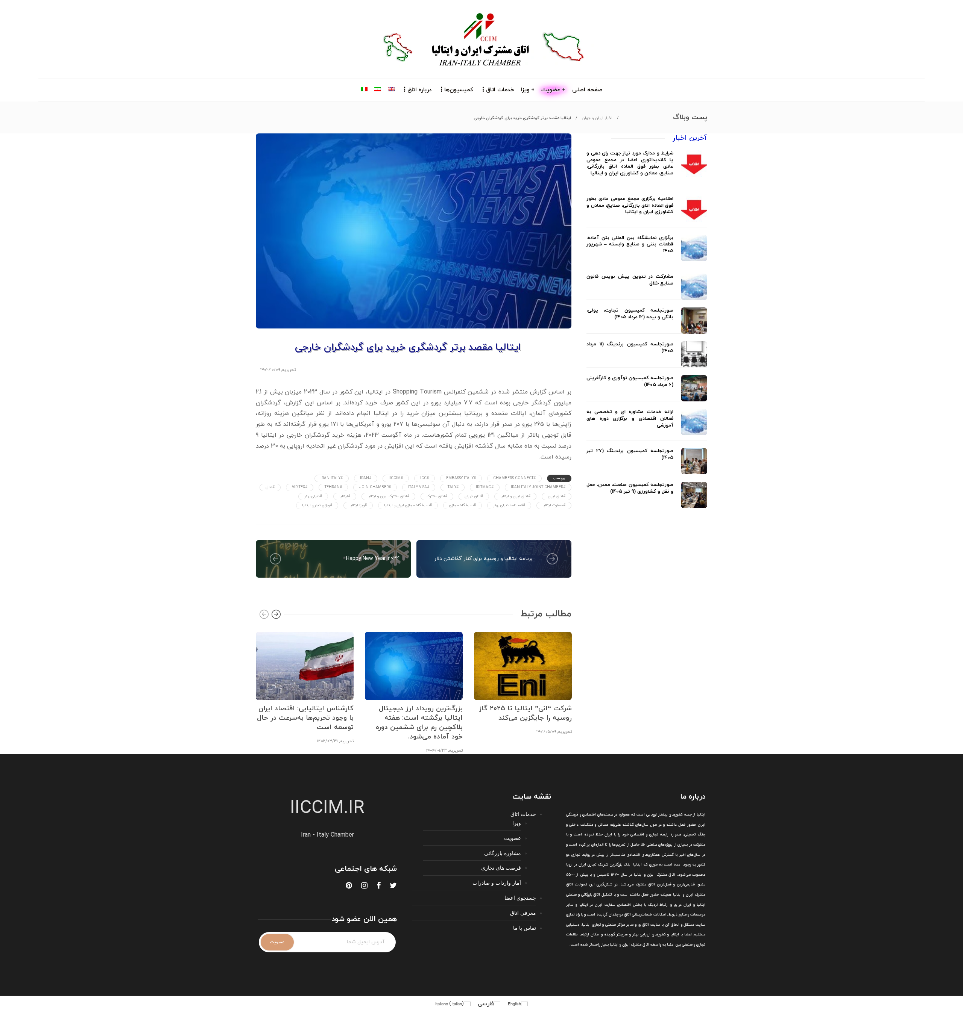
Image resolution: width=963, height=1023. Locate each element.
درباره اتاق (419, 90)
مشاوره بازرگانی (502, 853)
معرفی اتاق (523, 912)
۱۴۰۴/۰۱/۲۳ (436, 751)
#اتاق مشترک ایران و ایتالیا (388, 496)
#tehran (333, 487)
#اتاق (270, 487)
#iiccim (396, 478)
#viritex (299, 487)
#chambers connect (514, 478)
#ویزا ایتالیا (358, 505)
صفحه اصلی (587, 90)
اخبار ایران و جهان (597, 118)
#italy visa (418, 487)
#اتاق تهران (474, 496)
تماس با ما (524, 927)
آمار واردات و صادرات (496, 882)
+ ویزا (528, 90)
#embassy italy (461, 478)
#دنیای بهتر (313, 496)
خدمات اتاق (500, 90)
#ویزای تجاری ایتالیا (317, 505)
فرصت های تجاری (501, 867)
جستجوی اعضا (520, 897)
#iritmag (485, 487)
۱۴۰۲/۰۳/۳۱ (327, 741)
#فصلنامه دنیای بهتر (509, 505)
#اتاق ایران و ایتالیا (515, 496)
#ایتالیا (344, 496)
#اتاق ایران (556, 496)
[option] (304, 687)
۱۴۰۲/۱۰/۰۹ (270, 370)
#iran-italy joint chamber (538, 487)
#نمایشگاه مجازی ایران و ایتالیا (408, 505)
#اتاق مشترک (437, 496)
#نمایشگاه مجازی (462, 505)
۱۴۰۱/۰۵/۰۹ (546, 732)
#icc (424, 478)
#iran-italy (331, 478)
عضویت (512, 837)
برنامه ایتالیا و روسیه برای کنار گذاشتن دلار (483, 558)
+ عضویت (553, 90)
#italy (453, 487)
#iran (365, 478)
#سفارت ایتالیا (553, 505)
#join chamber (375, 487)
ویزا (516, 822)
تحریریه (289, 370)
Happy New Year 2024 (372, 558)
